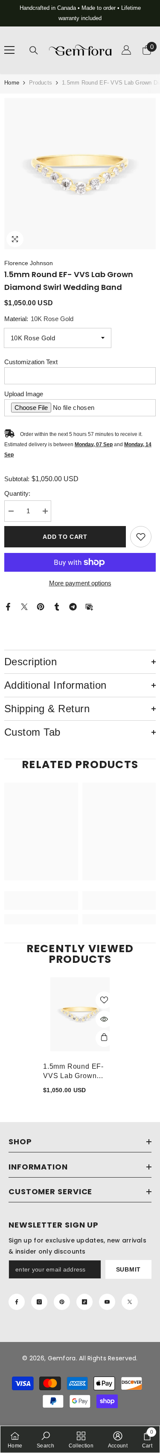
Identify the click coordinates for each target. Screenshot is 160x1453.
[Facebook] (8, 606)
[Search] (34, 50)
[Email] (89, 606)
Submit (128, 1269)
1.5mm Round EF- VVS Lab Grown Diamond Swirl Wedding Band (73, 1072)
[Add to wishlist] (140, 536)
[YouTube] (107, 1302)
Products (40, 82)
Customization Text (31, 361)
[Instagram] (39, 1302)
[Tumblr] (57, 606)
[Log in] (126, 50)
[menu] (9, 50)
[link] (41, 900)
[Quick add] (104, 1038)
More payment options (80, 583)
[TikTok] (84, 1302)
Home (11, 82)
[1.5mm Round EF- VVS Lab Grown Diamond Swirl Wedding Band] (80, 1014)
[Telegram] (73, 606)
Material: (38, 318)
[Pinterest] (40, 606)
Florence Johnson (28, 263)
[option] (80, 13)
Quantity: (17, 493)
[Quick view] (104, 1019)
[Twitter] (24, 606)
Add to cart (65, 536)
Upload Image (23, 394)
